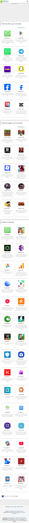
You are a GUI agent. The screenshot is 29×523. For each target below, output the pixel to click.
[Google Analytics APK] (21, 268)
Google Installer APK (22, 287)
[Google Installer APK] (21, 286)
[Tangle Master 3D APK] (7, 339)
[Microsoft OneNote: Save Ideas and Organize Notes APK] (21, 375)
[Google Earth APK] (7, 286)
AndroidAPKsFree (11, 517)
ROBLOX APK (7, 172)
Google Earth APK (8, 287)
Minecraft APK (7, 137)
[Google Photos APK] (7, 268)
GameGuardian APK (22, 252)
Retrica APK (21, 305)
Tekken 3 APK (21, 137)
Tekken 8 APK (7, 190)
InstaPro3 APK (7, 109)
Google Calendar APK (22, 412)
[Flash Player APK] (21, 464)
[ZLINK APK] (7, 410)
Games (19, 506)
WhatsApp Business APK (9, 55)
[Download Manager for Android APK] (21, 321)
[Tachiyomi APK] (7, 481)
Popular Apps (13, 511)
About (17, 517)
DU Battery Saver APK (9, 465)
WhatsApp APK (7, 38)
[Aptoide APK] (21, 393)
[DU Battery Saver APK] (7, 464)
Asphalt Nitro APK (8, 208)
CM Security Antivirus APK (10, 359)
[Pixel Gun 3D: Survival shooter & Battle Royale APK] (21, 339)
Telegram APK (21, 55)
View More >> (22, 27)
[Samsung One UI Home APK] (21, 357)
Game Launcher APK (8, 430)
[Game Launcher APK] (7, 428)
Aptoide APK (21, 394)
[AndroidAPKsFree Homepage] (4, 2)
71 (12, 496)
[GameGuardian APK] (21, 250)
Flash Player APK (21, 465)
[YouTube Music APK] (7, 304)
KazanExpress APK (8, 376)
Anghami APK (7, 252)
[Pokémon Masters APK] (21, 481)
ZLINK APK (7, 412)
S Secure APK (21, 430)
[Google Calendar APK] (21, 410)
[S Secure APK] (21, 428)
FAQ (22, 506)
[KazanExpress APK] (7, 375)
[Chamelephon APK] (7, 321)
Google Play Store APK (23, 38)
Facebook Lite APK (22, 91)
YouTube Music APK (8, 305)
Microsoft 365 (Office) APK (10, 447)
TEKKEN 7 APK (21, 155)
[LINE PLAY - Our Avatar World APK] (21, 233)
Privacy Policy (22, 517)
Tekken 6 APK (21, 208)
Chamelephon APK (8, 323)
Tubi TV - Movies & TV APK (10, 73)
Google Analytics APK (22, 270)
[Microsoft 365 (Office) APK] (7, 446)
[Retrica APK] (21, 304)
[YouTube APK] (21, 446)
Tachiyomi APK (7, 483)
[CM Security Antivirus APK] (7, 357)
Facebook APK (7, 91)
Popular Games (20, 511)
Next (16, 496)
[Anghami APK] (7, 250)
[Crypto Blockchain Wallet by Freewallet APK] (7, 393)
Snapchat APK (21, 73)
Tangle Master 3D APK (9, 341)
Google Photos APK (8, 270)
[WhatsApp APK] (7, 233)
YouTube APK (21, 447)
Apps (15, 506)
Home (11, 506)
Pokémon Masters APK (23, 483)
